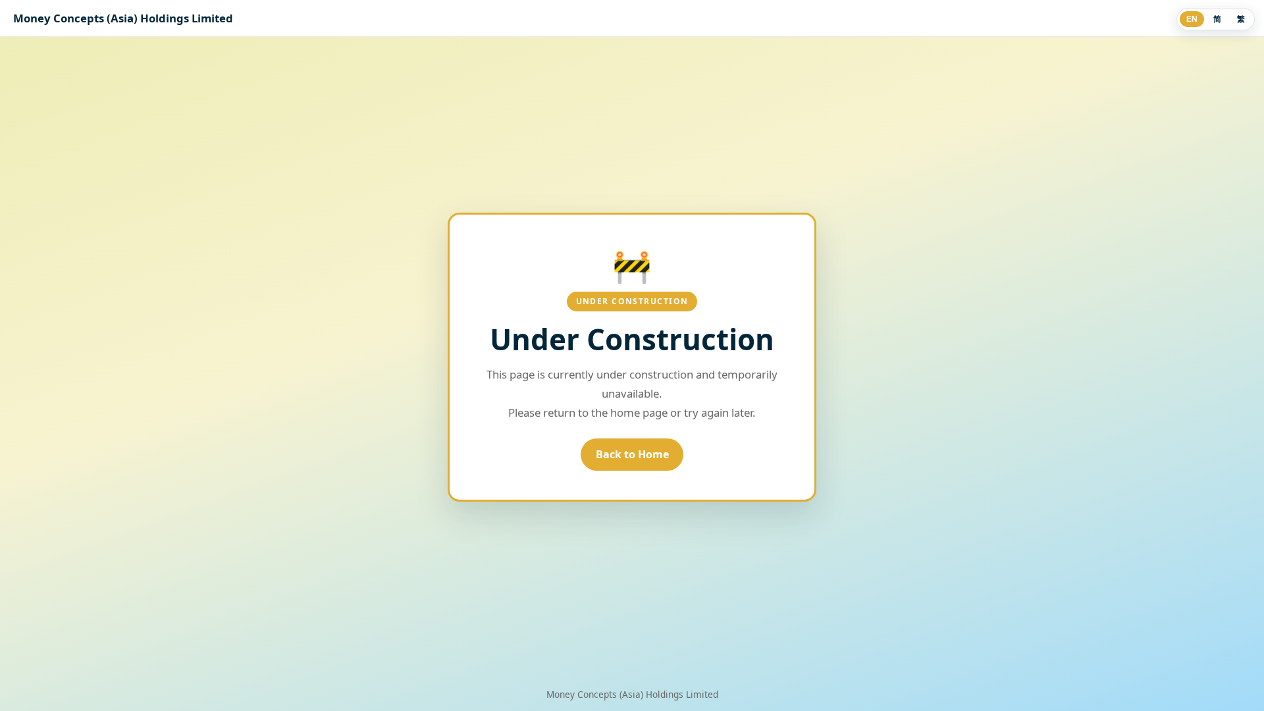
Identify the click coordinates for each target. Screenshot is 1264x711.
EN (1192, 19)
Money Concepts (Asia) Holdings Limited (123, 18)
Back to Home (632, 454)
